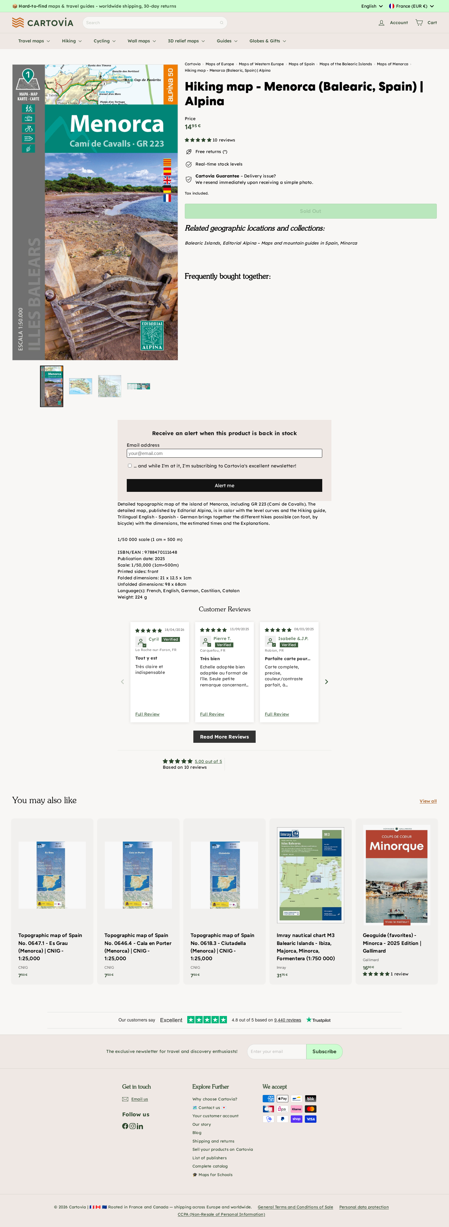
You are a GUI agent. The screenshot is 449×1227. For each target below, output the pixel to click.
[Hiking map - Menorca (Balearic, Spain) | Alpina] (311, 315)
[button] (199, 140)
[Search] (222, 22)
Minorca (348, 243)
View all (428, 801)
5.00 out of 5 (208, 761)
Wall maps (139, 41)
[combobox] (372, 6)
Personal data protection (364, 1206)
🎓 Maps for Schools (212, 1174)
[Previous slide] (122, 682)
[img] (148, 630)
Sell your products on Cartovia (222, 1149)
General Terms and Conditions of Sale (295, 1206)
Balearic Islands (202, 243)
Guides (225, 41)
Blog (196, 1132)
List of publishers (209, 1157)
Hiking (69, 41)
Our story (201, 1124)
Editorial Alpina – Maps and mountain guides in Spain (280, 243)
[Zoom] (95, 212)
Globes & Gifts (265, 41)
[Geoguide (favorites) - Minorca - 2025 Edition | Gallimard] (397, 900)
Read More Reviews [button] (224, 737)
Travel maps (31, 41)
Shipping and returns (213, 1141)
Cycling (102, 41)
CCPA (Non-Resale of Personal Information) (221, 1214)
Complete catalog (210, 1166)
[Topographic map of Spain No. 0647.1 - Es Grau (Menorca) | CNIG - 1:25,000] (52, 901)
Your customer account (215, 1115)
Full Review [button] (147, 714)
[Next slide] (326, 682)
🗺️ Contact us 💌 (209, 1107)
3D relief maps (184, 41)
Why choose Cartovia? (214, 1098)
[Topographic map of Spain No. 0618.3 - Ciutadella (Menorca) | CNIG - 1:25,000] (224, 901)
